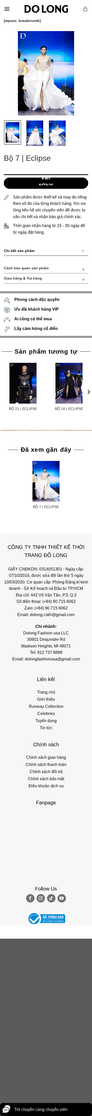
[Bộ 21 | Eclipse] (23, 383)
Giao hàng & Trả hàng (23, 278)
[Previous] (12, 73)
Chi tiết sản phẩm (19, 251)
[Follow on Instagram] (41, 898)
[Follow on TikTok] (51, 898)
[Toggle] (83, 252)
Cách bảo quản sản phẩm (26, 268)
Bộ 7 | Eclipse (46, 507)
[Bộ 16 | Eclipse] (69, 383)
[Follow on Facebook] (30, 898)
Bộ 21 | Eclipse (23, 409)
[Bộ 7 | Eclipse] (46, 481)
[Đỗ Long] (46, 9)
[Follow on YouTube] (61, 898)
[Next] (80, 73)
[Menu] (7, 9)
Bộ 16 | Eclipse (69, 409)
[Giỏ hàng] (85, 9)
